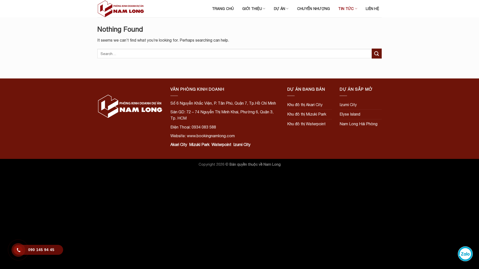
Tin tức (346, 8)
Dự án (279, 8)
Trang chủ (223, 8)
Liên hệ (372, 8)
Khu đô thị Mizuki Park (306, 114)
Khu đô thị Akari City (305, 104)
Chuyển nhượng (313, 8)
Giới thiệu (252, 8)
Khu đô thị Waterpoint (306, 124)
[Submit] (377, 53)
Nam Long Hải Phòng (358, 124)
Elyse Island (350, 114)
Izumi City (348, 104)
